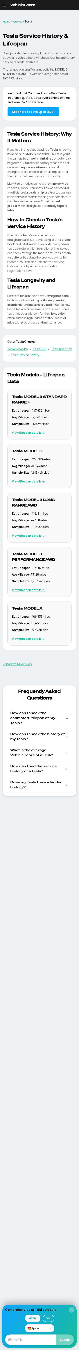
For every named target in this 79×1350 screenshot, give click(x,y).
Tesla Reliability (17, 349)
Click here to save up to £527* (33, 112)
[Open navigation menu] (4, 5)
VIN (48, 1318)
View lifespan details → (28, 433)
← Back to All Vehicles (17, 664)
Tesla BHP (39, 349)
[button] (39, 718)
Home (6, 21)
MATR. (33, 1318)
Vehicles (17, 21)
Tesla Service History (25, 355)
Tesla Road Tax (61, 349)
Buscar (65, 1340)
